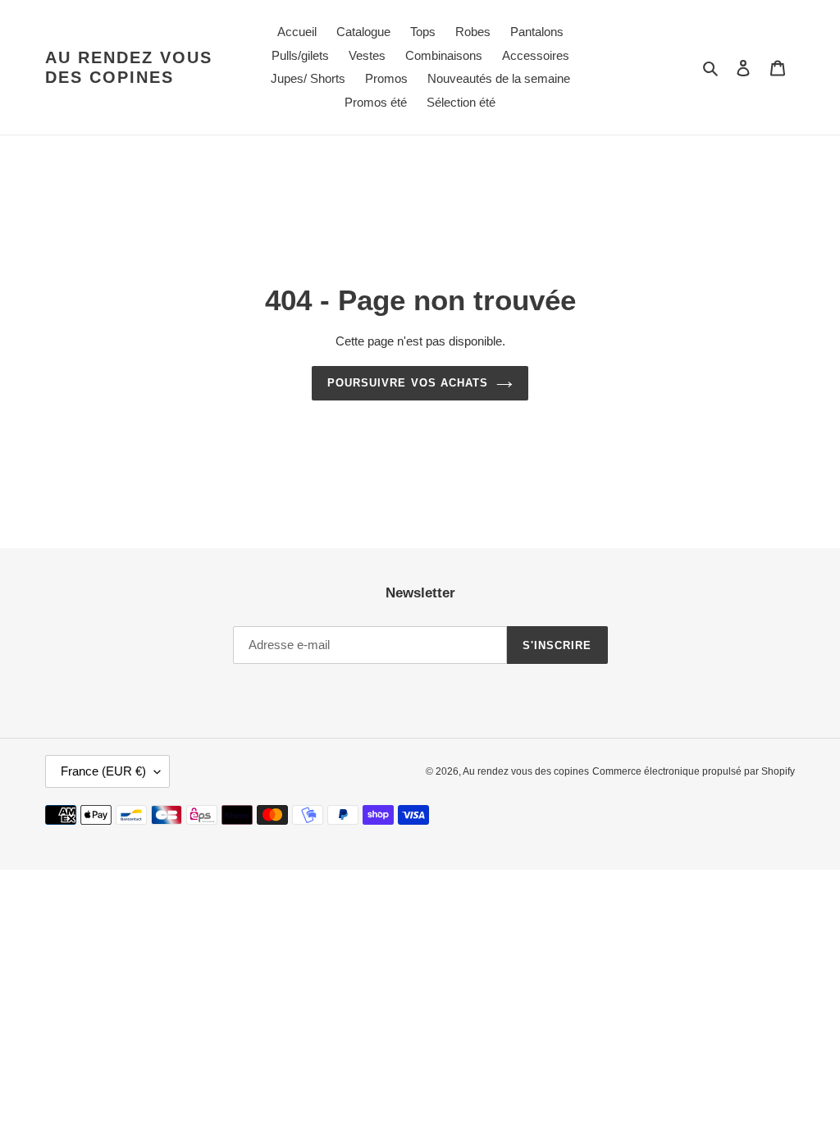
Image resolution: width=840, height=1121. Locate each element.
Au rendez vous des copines (128, 67)
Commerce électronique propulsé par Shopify (693, 771)
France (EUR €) (103, 771)
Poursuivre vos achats (407, 383)
